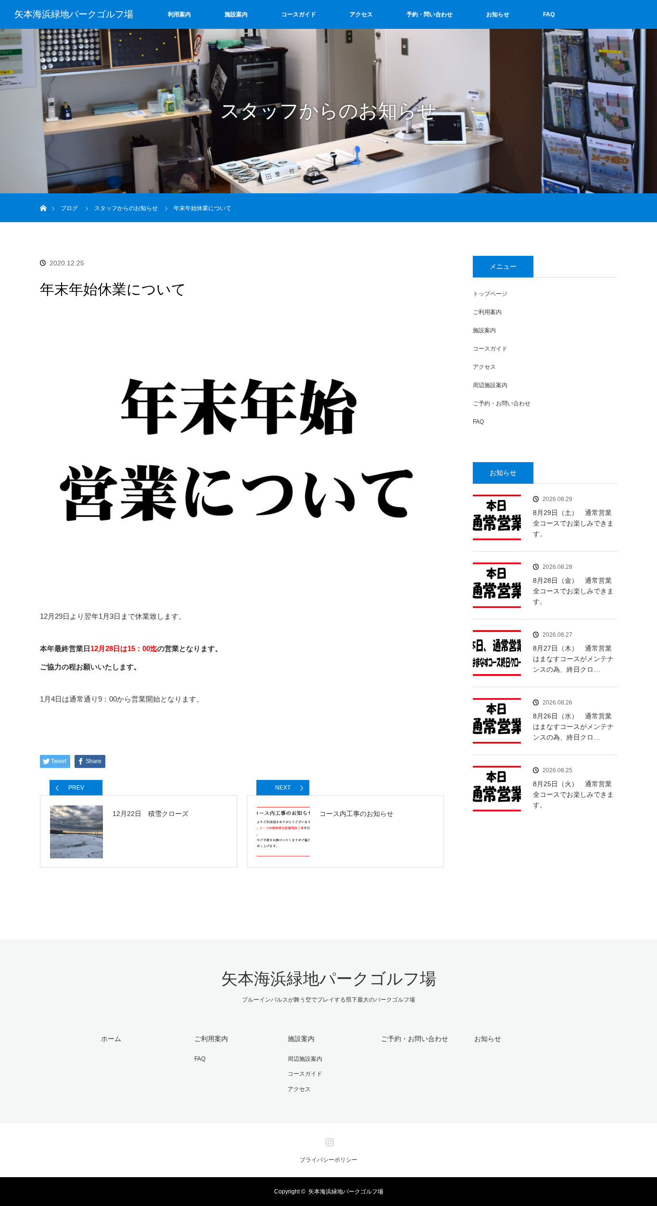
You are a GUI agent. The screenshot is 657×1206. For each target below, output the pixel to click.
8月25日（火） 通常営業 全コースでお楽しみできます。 (575, 794)
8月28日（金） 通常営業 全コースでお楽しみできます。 (575, 591)
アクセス (361, 14)
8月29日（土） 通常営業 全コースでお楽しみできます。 (575, 523)
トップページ (490, 293)
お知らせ (497, 14)
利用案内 (179, 14)
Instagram (328, 1140)
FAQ (549, 14)
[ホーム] (43, 197)
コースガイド (298, 14)
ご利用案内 (487, 312)
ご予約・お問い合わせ (502, 403)
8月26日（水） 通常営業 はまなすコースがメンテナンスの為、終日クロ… (575, 726)
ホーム (111, 1039)
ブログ (69, 208)
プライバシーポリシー (328, 1160)
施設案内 (236, 14)
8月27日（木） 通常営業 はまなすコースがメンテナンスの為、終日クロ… (575, 659)
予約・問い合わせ (429, 14)
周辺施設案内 (490, 385)
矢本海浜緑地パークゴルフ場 (73, 14)
